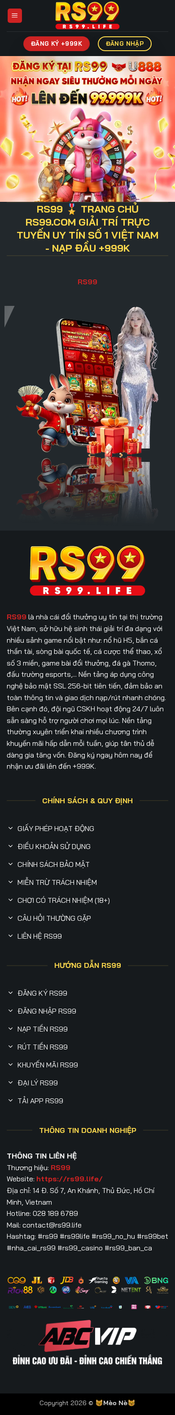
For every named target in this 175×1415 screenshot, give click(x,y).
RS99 (87, 281)
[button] (15, 16)
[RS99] (87, 16)
